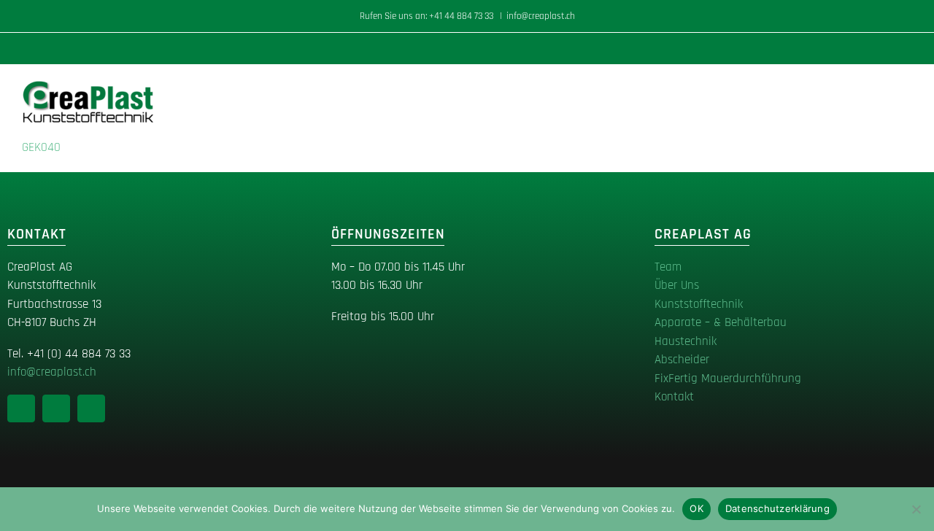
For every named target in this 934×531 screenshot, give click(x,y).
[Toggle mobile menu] (906, 87)
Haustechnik (686, 341)
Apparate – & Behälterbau (721, 322)
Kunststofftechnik (699, 304)
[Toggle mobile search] (880, 87)
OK (696, 508)
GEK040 (41, 147)
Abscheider (682, 360)
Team (668, 267)
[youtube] (91, 408)
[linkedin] (21, 408)
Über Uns (677, 285)
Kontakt (674, 397)
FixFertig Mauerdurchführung (728, 379)
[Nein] (915, 509)
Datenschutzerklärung (777, 508)
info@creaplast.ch (540, 16)
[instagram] (56, 408)
